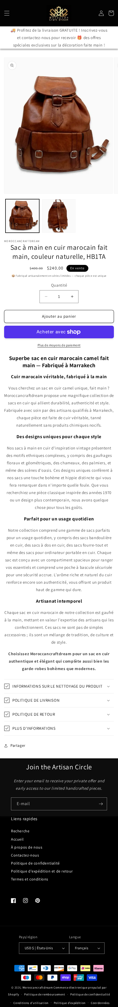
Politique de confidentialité (35, 863)
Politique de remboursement (44, 994)
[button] (7, 13)
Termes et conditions (29, 879)
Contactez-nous (25, 855)
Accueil (17, 839)
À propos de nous (27, 847)
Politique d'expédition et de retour (42, 871)
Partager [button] (18, 745)
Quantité (59, 285)
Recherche (20, 830)
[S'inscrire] (101, 803)
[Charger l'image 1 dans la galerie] (22, 216)
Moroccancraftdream (38, 987)
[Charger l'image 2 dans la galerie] (59, 216)
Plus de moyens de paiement (59, 345)
